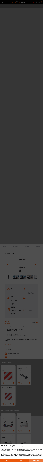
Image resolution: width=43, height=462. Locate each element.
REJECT (21, 460)
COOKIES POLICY (15, 458)
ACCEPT (7, 460)
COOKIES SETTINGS (36, 460)
